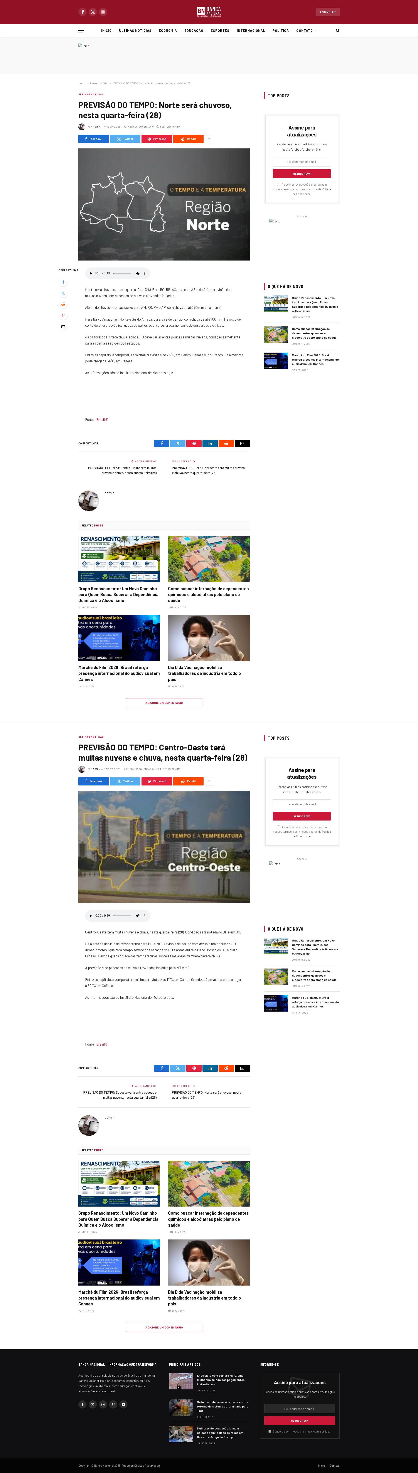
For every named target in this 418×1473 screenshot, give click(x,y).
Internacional (251, 30)
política (326, 1431)
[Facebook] (63, 282)
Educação (193, 30)
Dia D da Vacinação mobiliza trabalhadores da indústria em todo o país (204, 673)
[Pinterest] (63, 315)
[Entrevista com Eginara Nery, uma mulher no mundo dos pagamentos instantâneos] (181, 1381)
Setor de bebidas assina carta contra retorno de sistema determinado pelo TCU (222, 1406)
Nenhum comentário (141, 126)
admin (96, 126)
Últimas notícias (135, 30)
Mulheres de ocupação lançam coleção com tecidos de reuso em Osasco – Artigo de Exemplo (220, 1432)
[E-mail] (63, 326)
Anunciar (328, 12)
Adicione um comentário (164, 703)
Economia (168, 30)
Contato (304, 30)
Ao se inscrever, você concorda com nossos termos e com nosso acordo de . (302, 189)
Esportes (220, 30)
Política (281, 30)
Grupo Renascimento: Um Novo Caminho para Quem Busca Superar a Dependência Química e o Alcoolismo (118, 594)
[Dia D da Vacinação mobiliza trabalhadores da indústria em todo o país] (209, 638)
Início (106, 30)
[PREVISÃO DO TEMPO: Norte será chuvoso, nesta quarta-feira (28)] (164, 204)
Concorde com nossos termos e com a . (301, 1431)
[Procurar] (337, 30)
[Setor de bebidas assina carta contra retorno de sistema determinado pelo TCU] (181, 1407)
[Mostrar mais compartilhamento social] (209, 139)
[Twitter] (63, 293)
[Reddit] (63, 304)
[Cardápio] (81, 30)
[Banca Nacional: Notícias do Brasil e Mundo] (209, 12)
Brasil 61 (102, 419)
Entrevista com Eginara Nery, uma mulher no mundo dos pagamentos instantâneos (220, 1380)
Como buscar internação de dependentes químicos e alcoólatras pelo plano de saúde (208, 594)
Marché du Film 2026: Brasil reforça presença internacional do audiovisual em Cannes (119, 673)
